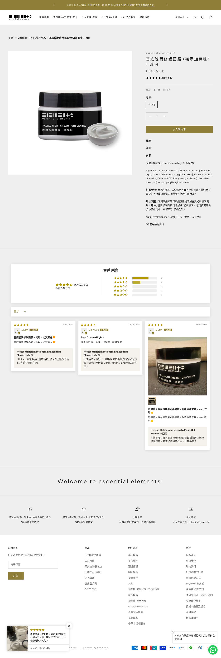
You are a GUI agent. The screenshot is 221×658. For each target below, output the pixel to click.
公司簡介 (191, 560)
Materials (22, 37)
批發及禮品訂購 (194, 572)
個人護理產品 (38, 37)
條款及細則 (192, 617)
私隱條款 (191, 612)
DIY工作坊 (90, 589)
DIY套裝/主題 (109, 17)
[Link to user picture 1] (177, 366)
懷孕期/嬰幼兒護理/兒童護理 (143, 589)
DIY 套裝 (89, 577)
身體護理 (133, 577)
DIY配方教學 (128, 17)
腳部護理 (133, 572)
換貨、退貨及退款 (195, 606)
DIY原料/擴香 (89, 17)
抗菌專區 (133, 617)
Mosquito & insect (138, 606)
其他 (130, 583)
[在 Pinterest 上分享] (164, 90)
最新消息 (191, 555)
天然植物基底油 (93, 566)
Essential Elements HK (161, 53)
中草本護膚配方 (136, 623)
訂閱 (16, 575)
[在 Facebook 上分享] (154, 90)
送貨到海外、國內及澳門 (199, 595)
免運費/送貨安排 (195, 589)
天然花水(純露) (93, 572)
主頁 (10, 37)
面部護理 (133, 555)
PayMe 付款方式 (195, 583)
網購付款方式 (193, 577)
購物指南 (145, 17)
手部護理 (133, 560)
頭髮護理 (133, 566)
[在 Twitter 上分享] (159, 90)
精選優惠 (44, 17)
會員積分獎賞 (193, 600)
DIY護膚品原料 (93, 555)
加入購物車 (179, 129)
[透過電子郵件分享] (168, 90)
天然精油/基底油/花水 (65, 17)
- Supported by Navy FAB (93, 647)
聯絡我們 (191, 566)
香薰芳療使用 (135, 612)
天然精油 (89, 560)
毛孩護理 (133, 595)
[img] (21, 325)
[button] (153, 78)
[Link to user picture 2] (152, 400)
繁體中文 (180, 17)
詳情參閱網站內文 (145, 5)
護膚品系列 (91, 583)
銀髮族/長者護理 (137, 600)
